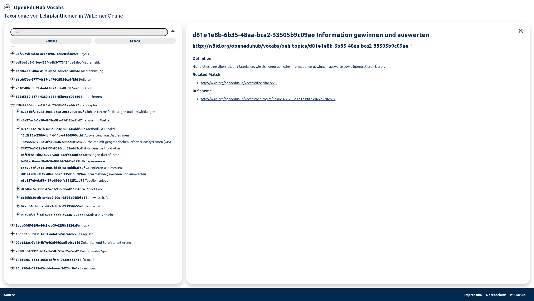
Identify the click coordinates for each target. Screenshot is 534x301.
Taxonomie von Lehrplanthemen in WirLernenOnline (63, 16)
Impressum (473, 294)
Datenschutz (496, 294)
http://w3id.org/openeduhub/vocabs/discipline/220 (239, 82)
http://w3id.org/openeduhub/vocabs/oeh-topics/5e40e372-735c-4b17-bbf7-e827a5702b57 (268, 99)
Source (9, 294)
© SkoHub (518, 294)
